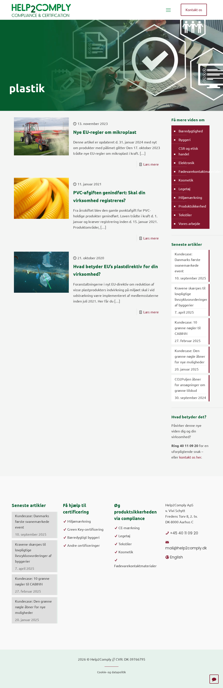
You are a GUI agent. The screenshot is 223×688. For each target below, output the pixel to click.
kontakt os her (190, 457)
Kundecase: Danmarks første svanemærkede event (187, 262)
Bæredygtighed (191, 131)
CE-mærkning (129, 527)
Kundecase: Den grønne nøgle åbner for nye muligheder (190, 356)
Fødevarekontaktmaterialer (200, 171)
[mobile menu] (168, 9)
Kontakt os (194, 9)
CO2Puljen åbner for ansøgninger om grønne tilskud (190, 384)
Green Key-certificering (85, 529)
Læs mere (151, 164)
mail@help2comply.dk (186, 548)
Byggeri (185, 139)
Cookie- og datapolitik (111, 672)
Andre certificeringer (83, 545)
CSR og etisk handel (188, 151)
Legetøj (184, 188)
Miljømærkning (190, 197)
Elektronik (186, 162)
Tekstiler (185, 215)
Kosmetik (186, 180)
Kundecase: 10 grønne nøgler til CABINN (188, 328)
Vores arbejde (189, 223)
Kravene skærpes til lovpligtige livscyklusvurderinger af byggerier (190, 296)
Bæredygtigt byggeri (83, 537)
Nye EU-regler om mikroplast (104, 132)
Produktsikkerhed (192, 206)
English (176, 557)
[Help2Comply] (41, 10)
